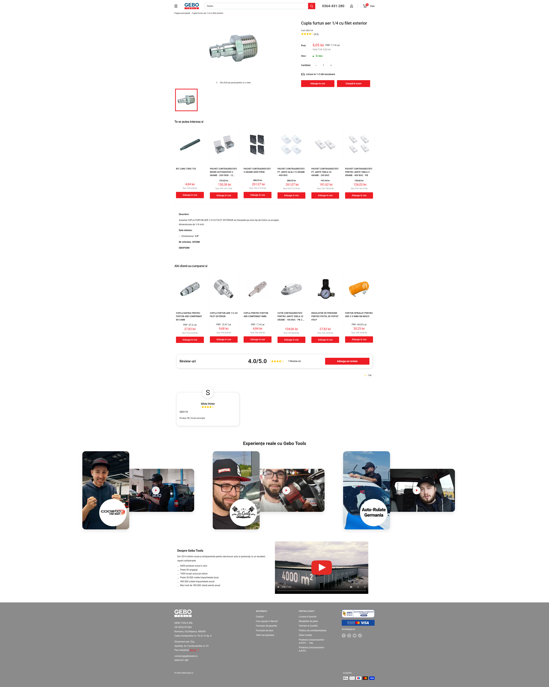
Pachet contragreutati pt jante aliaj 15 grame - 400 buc (291, 172)
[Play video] (156, 490)
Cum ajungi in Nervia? (267, 621)
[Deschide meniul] (175, 6)
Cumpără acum (353, 83)
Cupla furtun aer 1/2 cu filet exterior (224, 315)
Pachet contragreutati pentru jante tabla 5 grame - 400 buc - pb (358, 172)
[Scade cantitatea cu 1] (316, 65)
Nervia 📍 (194, 650)
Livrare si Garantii (308, 616)
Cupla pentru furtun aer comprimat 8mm (256, 315)
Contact (260, 616)
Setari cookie (305, 635)
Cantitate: (306, 65)
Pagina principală (182, 13)
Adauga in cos (317, 83)
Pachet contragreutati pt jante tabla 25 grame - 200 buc (324, 172)
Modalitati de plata (308, 621)
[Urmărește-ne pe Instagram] (349, 635)
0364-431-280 (333, 6)
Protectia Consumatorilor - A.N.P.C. (312, 649)
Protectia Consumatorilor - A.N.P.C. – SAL (312, 641)
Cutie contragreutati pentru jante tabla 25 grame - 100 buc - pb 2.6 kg (291, 318)
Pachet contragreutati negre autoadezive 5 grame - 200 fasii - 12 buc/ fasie (223, 173)
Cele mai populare (265, 635)
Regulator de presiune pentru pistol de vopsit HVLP (325, 316)
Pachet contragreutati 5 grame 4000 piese (257, 170)
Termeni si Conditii (308, 625)
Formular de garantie (266, 625)
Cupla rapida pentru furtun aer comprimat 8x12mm (189, 316)
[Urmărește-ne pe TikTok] (360, 635)
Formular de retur (264, 630)
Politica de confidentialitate (312, 630)
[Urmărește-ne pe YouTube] (355, 635)
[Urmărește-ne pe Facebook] (344, 635)
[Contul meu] (351, 6)
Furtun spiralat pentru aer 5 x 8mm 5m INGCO (359, 315)
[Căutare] (311, 6)
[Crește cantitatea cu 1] (331, 65)
